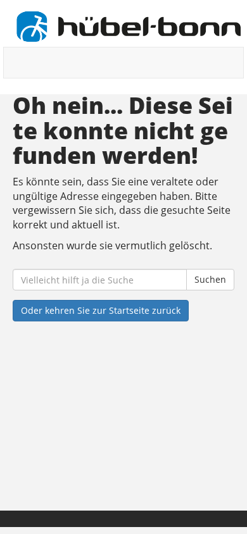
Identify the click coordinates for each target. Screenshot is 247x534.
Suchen (210, 279)
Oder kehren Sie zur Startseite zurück (100, 310)
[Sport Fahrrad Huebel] (128, 26)
